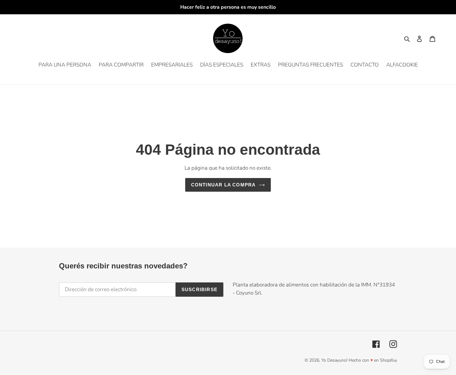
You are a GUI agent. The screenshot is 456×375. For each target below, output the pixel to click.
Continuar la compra (223, 184)
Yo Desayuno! (334, 360)
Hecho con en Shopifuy (373, 360)
